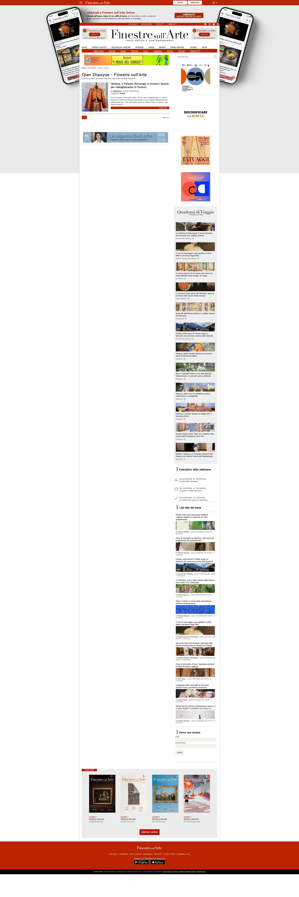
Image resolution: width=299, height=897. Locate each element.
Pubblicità (172, 24)
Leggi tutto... (163, 108)
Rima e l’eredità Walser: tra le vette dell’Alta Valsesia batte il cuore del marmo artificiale (193, 374)
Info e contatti (135, 854)
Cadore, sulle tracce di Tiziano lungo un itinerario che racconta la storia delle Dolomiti (194, 334)
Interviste (134, 51)
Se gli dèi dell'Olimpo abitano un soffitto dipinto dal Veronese (195, 314)
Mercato (181, 51)
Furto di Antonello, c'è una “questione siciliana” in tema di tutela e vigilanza (195, 665)
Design (162, 47)
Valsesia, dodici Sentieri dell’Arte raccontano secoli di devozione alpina (194, 354)
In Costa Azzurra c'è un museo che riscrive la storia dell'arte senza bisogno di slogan (194, 274)
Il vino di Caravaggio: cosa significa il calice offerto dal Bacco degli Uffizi (193, 254)
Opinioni (139, 47)
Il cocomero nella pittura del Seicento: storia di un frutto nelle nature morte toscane (195, 294)
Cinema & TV (195, 51)
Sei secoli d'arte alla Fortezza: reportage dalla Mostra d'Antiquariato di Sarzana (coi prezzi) (194, 644)
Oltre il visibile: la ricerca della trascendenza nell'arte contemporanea (194, 602)
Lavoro (193, 47)
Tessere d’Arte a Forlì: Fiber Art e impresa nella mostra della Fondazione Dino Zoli (195, 435)
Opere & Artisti (99, 47)
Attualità (112, 51)
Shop (204, 47)
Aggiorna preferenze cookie (187, 871)
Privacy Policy (170, 854)
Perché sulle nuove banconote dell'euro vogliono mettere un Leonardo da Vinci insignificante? (192, 517)
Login (180, 2)
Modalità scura (184, 854)
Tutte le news (99, 51)
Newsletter (147, 24)
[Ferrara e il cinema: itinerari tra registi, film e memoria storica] (195, 407)
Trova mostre (177, 47)
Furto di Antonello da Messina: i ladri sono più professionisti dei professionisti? (195, 539)
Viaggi (151, 47)
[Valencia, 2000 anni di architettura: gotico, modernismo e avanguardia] (195, 387)
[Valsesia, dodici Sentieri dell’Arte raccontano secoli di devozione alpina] (195, 347)
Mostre (123, 51)
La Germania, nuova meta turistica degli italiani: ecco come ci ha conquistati (195, 581)
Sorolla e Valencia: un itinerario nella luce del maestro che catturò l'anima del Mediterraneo (194, 455)
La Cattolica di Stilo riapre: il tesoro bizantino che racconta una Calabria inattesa (194, 234)
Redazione (117, 91)
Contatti (160, 24)
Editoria (170, 51)
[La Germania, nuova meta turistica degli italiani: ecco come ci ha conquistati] (195, 588)
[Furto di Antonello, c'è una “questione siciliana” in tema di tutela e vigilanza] (195, 672)
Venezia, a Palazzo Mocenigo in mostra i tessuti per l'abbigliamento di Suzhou (140, 85)
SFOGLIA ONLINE (96, 819)
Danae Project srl (168, 871)
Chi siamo (133, 24)
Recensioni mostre (120, 47)
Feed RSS (158, 854)
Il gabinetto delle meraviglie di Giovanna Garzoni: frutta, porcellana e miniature (192, 686)
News (84, 47)
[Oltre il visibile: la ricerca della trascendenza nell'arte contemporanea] (195, 609)
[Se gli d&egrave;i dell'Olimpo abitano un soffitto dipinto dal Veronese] (195, 307)
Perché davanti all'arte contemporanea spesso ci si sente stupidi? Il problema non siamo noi (195, 707)
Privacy (176, 871)
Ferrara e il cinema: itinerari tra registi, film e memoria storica (193, 415)
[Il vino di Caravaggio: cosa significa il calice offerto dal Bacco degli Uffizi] (195, 247)
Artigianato (157, 51)
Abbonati (194, 2)
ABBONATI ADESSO (149, 832)
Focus (145, 51)
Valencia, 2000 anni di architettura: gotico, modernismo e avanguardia (193, 395)
